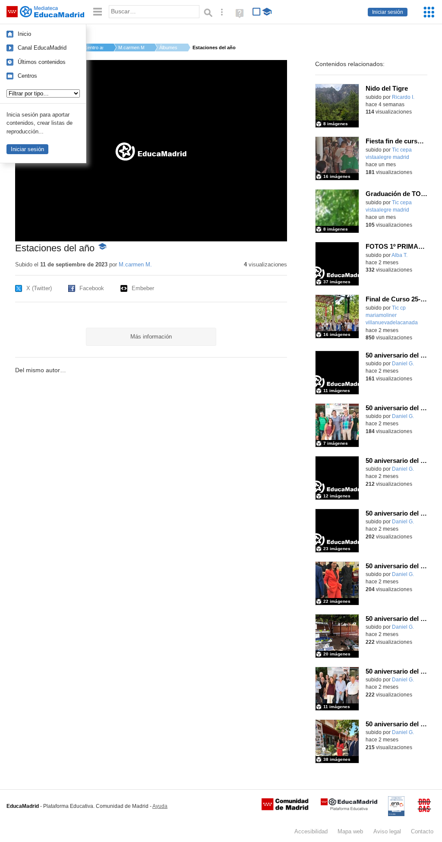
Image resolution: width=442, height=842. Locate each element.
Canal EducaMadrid (42, 47)
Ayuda (159, 806)
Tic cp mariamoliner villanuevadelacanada (392, 315)
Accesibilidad (311, 831)
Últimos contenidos (42, 62)
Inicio (24, 34)
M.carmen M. (131, 47)
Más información (151, 336)
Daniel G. (403, 363)
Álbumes (168, 47)
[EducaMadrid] (349, 808)
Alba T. (399, 255)
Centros (27, 76)
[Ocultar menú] (97, 12)
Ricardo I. (403, 97)
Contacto (422, 831)
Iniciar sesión (387, 12)
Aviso (387, 831)
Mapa (350, 831)
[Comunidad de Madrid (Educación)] (285, 808)
